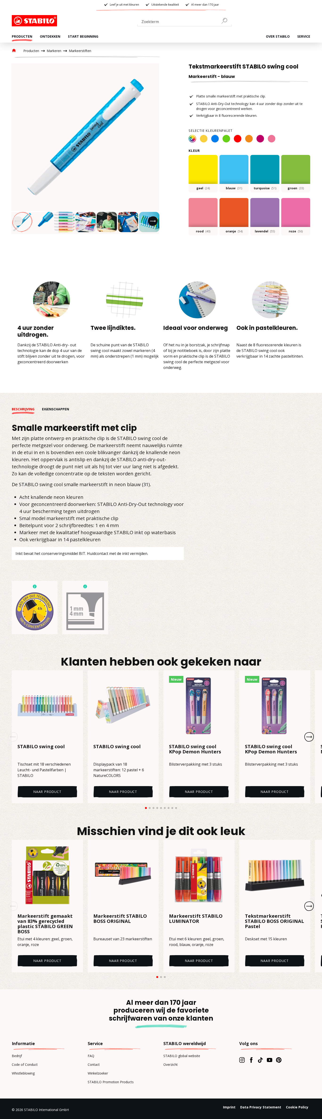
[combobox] (184, 22)
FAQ (91, 1056)
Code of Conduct (25, 1064)
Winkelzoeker (98, 1073)
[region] (85, 148)
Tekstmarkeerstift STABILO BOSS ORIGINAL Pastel (274, 921)
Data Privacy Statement (260, 1107)
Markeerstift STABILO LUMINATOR (196, 918)
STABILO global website (181, 1056)
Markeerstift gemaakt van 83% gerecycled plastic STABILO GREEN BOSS (45, 923)
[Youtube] (269, 1060)
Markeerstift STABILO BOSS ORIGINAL (120, 918)
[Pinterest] (278, 1060)
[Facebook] (251, 1060)
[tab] (27, 409)
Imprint (229, 1107)
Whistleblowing (23, 1073)
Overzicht (170, 1064)
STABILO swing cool (41, 747)
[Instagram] (242, 1060)
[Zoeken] (226, 20)
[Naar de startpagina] (35, 20)
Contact (94, 1064)
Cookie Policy (297, 1107)
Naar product (47, 791)
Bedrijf (17, 1056)
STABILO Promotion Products (111, 1082)
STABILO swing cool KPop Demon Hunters (195, 749)
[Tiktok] (260, 1060)
